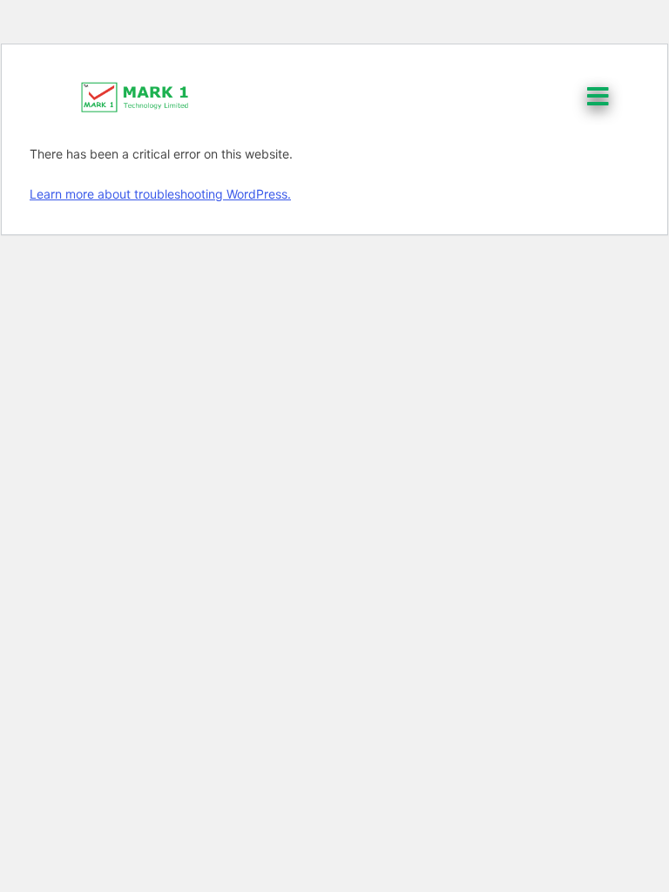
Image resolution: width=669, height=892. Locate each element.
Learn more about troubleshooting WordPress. (160, 193)
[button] (600, 97)
